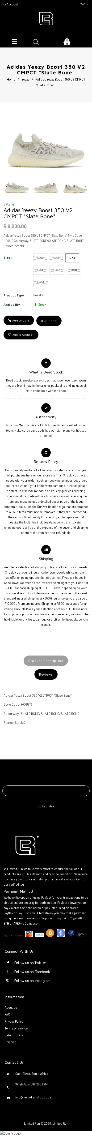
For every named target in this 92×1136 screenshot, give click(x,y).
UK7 (56, 258)
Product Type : (14, 295)
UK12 (40, 282)
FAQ (7, 1014)
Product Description (45, 661)
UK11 (74, 270)
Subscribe (46, 806)
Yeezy (25, 79)
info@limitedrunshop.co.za (33, 1097)
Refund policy (14, 1035)
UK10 (56, 270)
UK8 (72, 258)
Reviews (46, 674)
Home (11, 79)
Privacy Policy (14, 1021)
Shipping (10, 1042)
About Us (11, 1007)
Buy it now (49, 320)
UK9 (40, 270)
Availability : (12, 304)
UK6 (40, 258)
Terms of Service (16, 1028)
